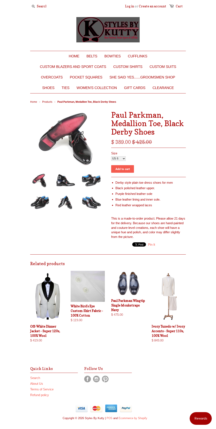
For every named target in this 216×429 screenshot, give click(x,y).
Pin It (151, 244)
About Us (36, 383)
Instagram (96, 379)
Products (47, 101)
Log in (129, 6)
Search (35, 378)
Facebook (87, 379)
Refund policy (39, 395)
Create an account (152, 6)
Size (114, 153)
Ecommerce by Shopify (133, 418)
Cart (179, 6)
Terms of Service (42, 389)
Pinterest (105, 379)
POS (109, 418)
